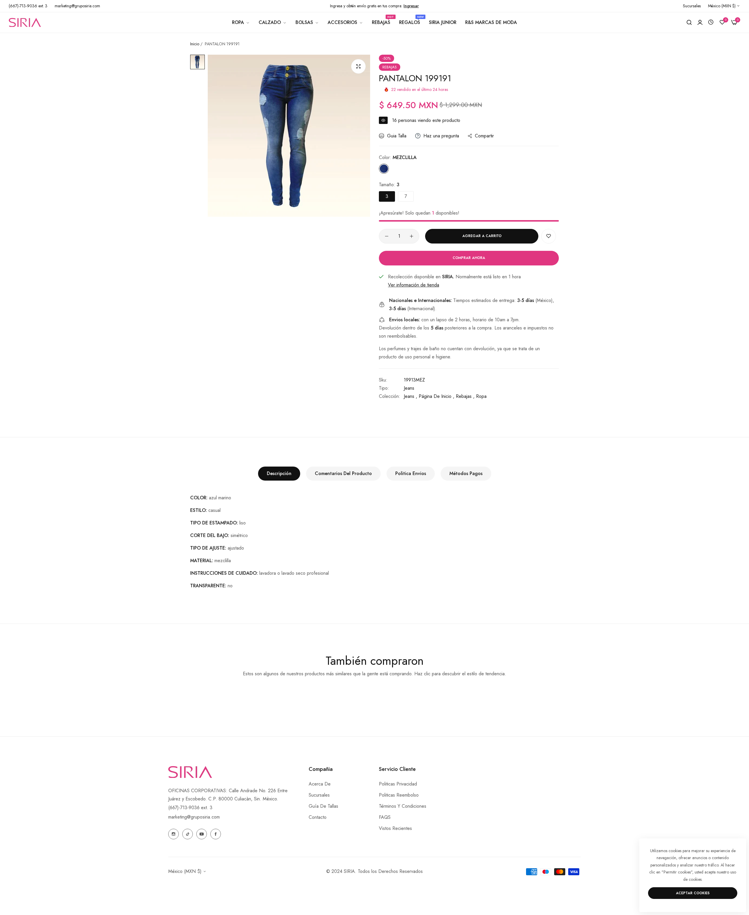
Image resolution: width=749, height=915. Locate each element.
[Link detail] (173, 834)
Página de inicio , (436, 396)
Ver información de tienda (413, 285)
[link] (241, 22)
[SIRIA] (25, 22)
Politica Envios (410, 473)
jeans (409, 388)
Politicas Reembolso (399, 795)
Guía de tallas (323, 806)
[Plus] (411, 236)
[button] (548, 236)
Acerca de (320, 784)
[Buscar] (689, 22)
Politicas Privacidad (398, 784)
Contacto (318, 817)
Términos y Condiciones (402, 806)
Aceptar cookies (693, 893)
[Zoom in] (358, 66)
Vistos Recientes (395, 828)
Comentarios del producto (343, 473)
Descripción (279, 473)
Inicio (194, 44)
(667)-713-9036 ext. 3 (190, 807)
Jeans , (410, 396)
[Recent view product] (710, 22)
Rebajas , (465, 396)
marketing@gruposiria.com (194, 817)
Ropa (481, 396)
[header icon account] (700, 22)
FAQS (385, 817)
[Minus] (387, 236)
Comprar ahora (469, 257)
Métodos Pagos (465, 473)
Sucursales (319, 795)
